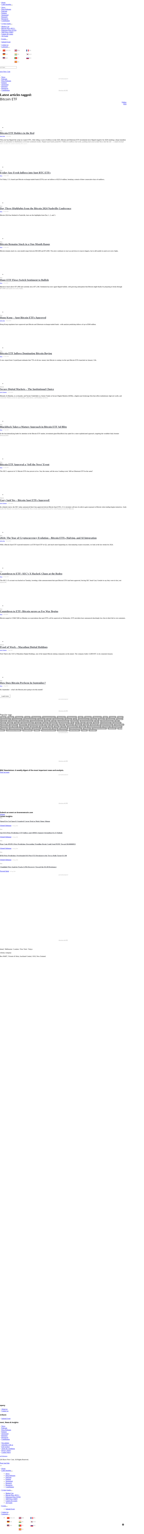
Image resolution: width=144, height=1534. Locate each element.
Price (83, 722)
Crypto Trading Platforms (35, 724)
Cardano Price (24, 726)
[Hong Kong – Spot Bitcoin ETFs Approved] (21, 312)
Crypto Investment (63, 721)
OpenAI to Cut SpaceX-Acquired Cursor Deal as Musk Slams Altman (25, 821)
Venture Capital (5, 726)
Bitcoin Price (61, 717)
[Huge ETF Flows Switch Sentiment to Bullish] (21, 274)
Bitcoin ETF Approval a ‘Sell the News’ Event (24, 464)
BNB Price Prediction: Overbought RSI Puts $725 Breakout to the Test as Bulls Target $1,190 (33, 856)
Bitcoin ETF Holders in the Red (17, 133)
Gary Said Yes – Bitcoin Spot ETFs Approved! (25, 500)
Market (120, 717)
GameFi (27, 728)
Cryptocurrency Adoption (13, 730)
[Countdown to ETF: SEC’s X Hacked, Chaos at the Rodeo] (21, 568)
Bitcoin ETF (112, 728)
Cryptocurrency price (36, 721)
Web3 (80, 717)
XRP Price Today (74, 730)
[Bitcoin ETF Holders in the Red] (21, 127)
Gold (54, 721)
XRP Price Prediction (107, 721)
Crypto (27, 717)
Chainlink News (72, 726)
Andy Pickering (3, 392)
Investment (53, 722)
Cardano (55, 724)
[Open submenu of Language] (9, 47)
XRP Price (23, 724)
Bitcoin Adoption (58, 719)
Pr (72, 722)
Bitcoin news (97, 717)
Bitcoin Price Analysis (86, 721)
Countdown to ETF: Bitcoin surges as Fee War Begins (29, 611)
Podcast (94, 719)
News (1, 175)
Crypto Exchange (106, 722)
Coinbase (82, 726)
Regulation (41, 719)
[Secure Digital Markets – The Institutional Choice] (21, 383)
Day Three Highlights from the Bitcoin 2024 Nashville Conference (35, 208)
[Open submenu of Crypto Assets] (11, 24)
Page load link (4, 1463)
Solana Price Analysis (106, 724)
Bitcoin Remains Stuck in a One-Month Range (25, 244)
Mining (47, 724)
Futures (47, 721)
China (62, 724)
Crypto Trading (24, 721)
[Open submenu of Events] (7, 39)
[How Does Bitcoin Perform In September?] (21, 677)
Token (85, 724)
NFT (117, 721)
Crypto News (36, 728)
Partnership (106, 726)
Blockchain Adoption (30, 719)
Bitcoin (3, 717)
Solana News (13, 724)
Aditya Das (2, 320)
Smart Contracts (117, 726)
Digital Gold (94, 724)
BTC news (33, 726)
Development (13, 721)
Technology (43, 726)
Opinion (11, 717)
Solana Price (117, 722)
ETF (50, 726)
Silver (56, 726)
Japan (16, 722)
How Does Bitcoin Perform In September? (23, 682)
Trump (45, 722)
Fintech (96, 722)
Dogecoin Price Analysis (48, 730)
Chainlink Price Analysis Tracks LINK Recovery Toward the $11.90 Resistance (28, 867)
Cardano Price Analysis (16, 728)
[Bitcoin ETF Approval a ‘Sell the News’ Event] (21, 459)
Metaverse (86, 728)
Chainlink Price (27, 730)
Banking (101, 719)
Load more (5, 696)
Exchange (68, 719)
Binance (15, 726)
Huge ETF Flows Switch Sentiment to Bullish (24, 280)
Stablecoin (69, 724)
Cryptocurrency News (49, 717)
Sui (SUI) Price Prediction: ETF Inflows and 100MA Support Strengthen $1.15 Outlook (31, 833)
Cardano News (119, 724)
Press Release (110, 719)
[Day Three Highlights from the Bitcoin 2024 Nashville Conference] (21, 203)
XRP (49, 719)
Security (38, 722)
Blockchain (19, 717)
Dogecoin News (62, 730)
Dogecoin (78, 724)
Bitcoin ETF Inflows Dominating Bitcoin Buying (26, 353)
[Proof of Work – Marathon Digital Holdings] (21, 641)
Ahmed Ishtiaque (5, 825)
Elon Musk (93, 730)
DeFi (105, 717)
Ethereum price (72, 717)
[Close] (1, 1465)
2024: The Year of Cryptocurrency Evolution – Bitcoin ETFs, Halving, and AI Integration (48, 538)
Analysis (4, 721)
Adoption (112, 717)
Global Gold (46, 728)
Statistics (119, 719)
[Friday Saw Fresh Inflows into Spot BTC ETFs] (21, 167)
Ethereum (88, 717)
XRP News (74, 721)
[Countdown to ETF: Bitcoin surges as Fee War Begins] (21, 606)
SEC (97, 721)
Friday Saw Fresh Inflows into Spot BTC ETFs (25, 172)
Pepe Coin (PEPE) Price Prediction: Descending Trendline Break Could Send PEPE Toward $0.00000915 (38, 844)
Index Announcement (27, 722)
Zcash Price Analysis (75, 728)
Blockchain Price (64, 722)
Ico (77, 722)
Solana (10, 722)
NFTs (89, 722)
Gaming (84, 730)
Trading (37, 730)
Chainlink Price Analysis (99, 728)
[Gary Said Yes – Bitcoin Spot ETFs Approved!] (21, 494)
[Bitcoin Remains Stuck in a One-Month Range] (21, 238)
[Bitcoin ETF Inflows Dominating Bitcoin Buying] (21, 348)
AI (75, 719)
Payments (4, 728)
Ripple (3, 722)
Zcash (63, 726)
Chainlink (4, 724)
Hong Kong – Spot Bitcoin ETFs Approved (23, 317)
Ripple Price (64, 728)
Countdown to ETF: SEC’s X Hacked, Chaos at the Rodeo (31, 573)
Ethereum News (6, 719)
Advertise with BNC (63, 90)
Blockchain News (83, 719)
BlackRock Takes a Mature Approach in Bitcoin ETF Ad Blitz (33, 426)
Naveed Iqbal (4, 871)
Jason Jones (2, 136)
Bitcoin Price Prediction (94, 726)
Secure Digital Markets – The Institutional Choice (27, 389)
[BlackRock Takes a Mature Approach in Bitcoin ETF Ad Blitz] (21, 421)
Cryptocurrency (17, 719)
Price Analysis (36, 717)
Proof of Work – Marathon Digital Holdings (24, 647)
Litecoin (55, 728)
